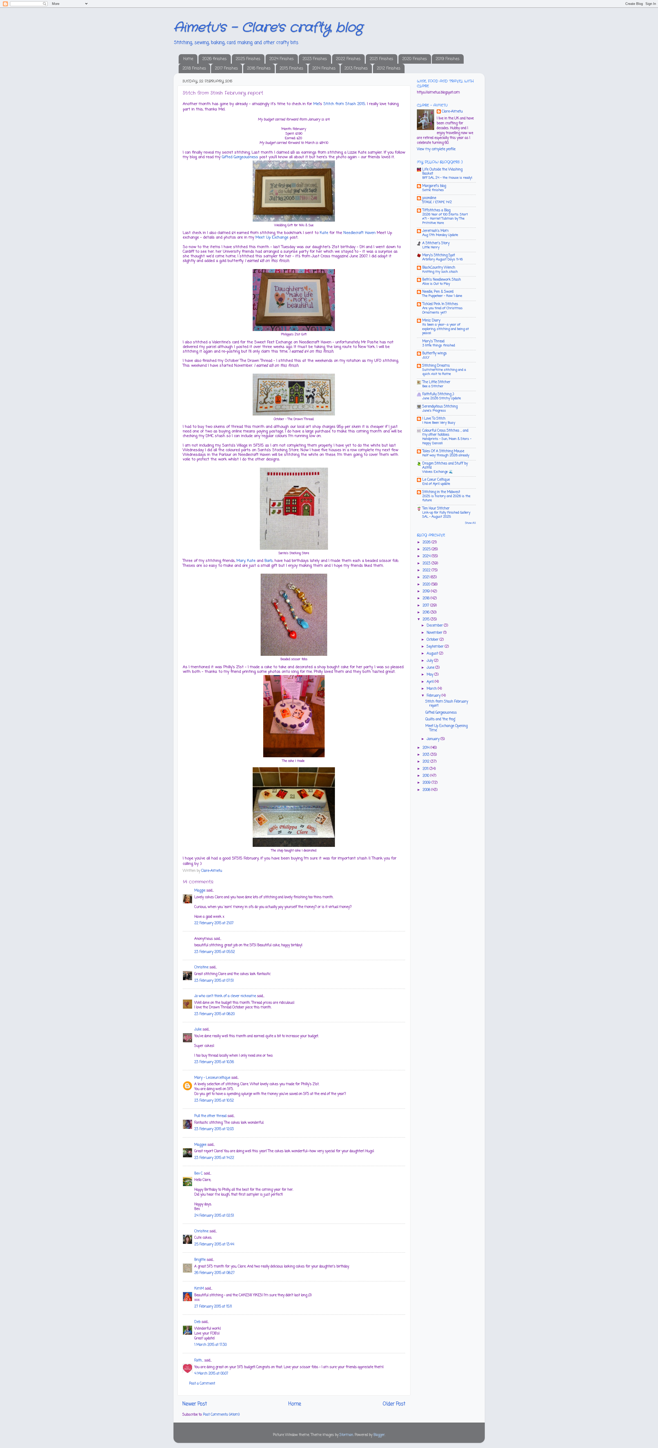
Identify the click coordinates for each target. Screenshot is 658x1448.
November (435, 633)
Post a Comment (202, 1383)
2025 (427, 549)
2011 (426, 769)
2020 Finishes (414, 59)
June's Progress (434, 410)
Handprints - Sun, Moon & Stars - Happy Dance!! (446, 441)
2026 (427, 542)
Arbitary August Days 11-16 (442, 259)
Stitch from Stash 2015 (344, 104)
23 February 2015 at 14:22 (214, 1158)
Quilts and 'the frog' (440, 719)
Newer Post (194, 1404)
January (434, 739)
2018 (427, 598)
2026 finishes (214, 59)
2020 (427, 584)
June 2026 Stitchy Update (441, 398)
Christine (201, 967)
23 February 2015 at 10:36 (214, 1062)
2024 (427, 556)
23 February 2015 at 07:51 (214, 980)
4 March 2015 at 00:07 (211, 1373)
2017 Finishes (226, 68)
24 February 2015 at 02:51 (214, 1215)
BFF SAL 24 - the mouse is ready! (447, 177)
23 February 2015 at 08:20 (214, 1014)
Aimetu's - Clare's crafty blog (267, 27)
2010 (426, 776)
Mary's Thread (433, 341)
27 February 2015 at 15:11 (213, 1306)
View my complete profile (436, 149)
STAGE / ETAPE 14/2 (437, 202)
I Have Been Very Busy (438, 422)
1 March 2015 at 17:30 (210, 1345)
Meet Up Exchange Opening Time (446, 728)
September (436, 646)
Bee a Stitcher (432, 386)
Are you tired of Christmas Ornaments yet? (442, 310)
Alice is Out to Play (436, 283)
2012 (427, 761)
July (430, 661)
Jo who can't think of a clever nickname (225, 996)
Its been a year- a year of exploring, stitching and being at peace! (445, 329)
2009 (427, 782)
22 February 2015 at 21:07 (214, 923)
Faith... (198, 1360)
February (434, 695)
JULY (425, 357)
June (431, 667)
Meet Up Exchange (271, 237)
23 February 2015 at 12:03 (214, 1129)
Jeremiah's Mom (435, 231)
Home (188, 59)
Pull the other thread (210, 1116)
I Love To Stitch (433, 418)
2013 (427, 755)
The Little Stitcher (436, 382)
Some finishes (433, 190)
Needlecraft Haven (359, 233)
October (433, 639)
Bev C (198, 1173)
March (432, 689)
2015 (427, 619)
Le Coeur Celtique (436, 479)
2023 (427, 563)
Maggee (200, 1145)
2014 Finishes (324, 68)
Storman (346, 1435)
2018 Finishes (194, 68)
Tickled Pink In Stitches (440, 304)
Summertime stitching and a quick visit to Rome (444, 372)
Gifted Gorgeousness (240, 157)
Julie (198, 1029)
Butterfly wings (434, 353)
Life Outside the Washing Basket (442, 171)
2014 (427, 748)
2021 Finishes (381, 59)
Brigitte (200, 1260)
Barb (268, 561)
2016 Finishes (259, 68)
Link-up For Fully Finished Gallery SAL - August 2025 (446, 514)
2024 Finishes (281, 59)
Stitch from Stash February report (446, 703)
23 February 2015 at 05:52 (214, 952)
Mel (316, 104)
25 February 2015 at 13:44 (214, 1244)
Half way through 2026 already (445, 455)
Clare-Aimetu (452, 111)
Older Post (394, 1404)
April (431, 682)
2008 (427, 790)
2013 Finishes (356, 68)
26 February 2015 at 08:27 (214, 1273)
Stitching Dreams (436, 365)
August (433, 653)
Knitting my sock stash (440, 271)
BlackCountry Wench (438, 267)
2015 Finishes (291, 68)
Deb (197, 1322)
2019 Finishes (448, 59)
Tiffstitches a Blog (436, 210)
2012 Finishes (388, 68)
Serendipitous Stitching (440, 406)
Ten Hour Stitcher (436, 508)
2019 (427, 591)
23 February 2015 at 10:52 (214, 1100)
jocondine (429, 198)
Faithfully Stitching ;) (438, 394)
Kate (324, 233)
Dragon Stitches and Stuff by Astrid (445, 465)
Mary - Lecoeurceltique (212, 1078)
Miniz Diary (431, 320)
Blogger (379, 1435)
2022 (427, 570)
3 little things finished (438, 345)
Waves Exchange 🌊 (437, 471)
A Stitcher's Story (436, 243)
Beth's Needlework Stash (441, 279)
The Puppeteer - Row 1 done (442, 296)
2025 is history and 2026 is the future (446, 498)
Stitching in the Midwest (441, 492)
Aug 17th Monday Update (440, 235)
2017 (426, 605)
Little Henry (431, 247)
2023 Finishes (315, 59)
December (435, 625)
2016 (427, 612)
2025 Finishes (248, 59)
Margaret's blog (434, 186)
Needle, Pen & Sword (437, 292)
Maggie (199, 890)
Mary (240, 561)
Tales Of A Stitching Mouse (443, 451)
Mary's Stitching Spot (438, 255)
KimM (199, 1288)
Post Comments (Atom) (221, 1414)
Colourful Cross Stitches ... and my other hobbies (445, 433)
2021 (427, 577)
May (430, 674)
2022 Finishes (348, 59)
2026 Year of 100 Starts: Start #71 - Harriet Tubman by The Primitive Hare (445, 218)
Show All (470, 523)
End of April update (436, 483)
